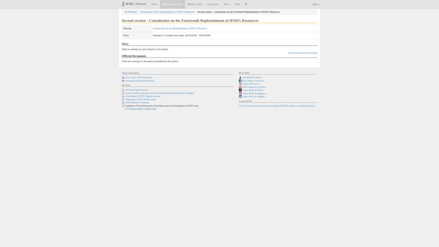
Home (154, 4)
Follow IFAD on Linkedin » (253, 96)
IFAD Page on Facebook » (253, 81)
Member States (195, 4)
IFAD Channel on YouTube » (254, 87)
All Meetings (130, 12)
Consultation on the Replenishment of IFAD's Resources (167, 12)
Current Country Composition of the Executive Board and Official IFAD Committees (159, 93)
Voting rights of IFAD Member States (140, 99)
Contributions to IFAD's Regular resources (142, 96)
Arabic (128, 109)
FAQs (237, 4)
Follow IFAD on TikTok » (253, 90)
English (136, 109)
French (144, 109)
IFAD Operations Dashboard (137, 102)
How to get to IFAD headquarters (139, 77)
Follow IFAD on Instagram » (254, 93)
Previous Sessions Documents (303, 53)
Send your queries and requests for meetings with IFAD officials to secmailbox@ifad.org (278, 106)
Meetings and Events (172, 4)
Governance (213, 4)
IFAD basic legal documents (136, 90)
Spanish (152, 109)
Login (315, 4)
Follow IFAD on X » (251, 84)
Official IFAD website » (252, 77)
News (226, 4)
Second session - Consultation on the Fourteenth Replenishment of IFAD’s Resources (238, 12)
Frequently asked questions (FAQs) (139, 81)
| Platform (136, 3)
